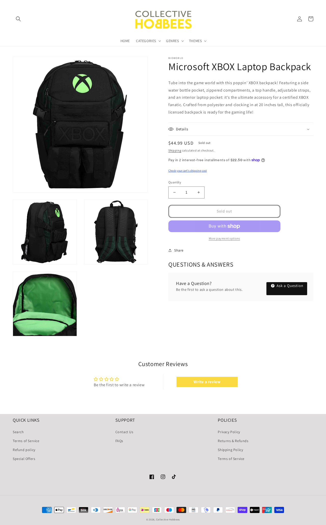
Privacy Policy (229, 432)
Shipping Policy (230, 449)
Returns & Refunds (233, 441)
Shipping (174, 150)
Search (18, 432)
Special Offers (24, 458)
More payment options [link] (224, 238)
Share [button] (179, 250)
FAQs (119, 441)
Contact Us (124, 432)
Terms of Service (26, 441)
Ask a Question (289, 285)
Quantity (174, 182)
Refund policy (24, 449)
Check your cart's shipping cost (187, 170)
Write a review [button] (207, 381)
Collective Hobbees (168, 519)
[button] (18, 18)
